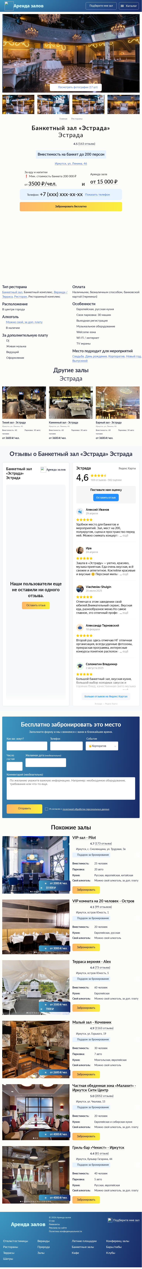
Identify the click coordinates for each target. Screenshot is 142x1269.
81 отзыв (102, 1153)
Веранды (43, 1241)
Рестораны (77, 119)
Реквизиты (54, 1224)
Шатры (8, 1258)
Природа (43, 1247)
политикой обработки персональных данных (86, 809)
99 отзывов (103, 906)
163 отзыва (86, 143)
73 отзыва (102, 967)
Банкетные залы (83, 1247)
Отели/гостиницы (15, 1241)
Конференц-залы (117, 1241)
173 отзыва (103, 843)
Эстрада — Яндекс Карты (106, 704)
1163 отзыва (104, 1028)
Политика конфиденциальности (65, 1231)
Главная (63, 119)
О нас (52, 1221)
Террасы (8, 1252)
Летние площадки (84, 1241)
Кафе (75, 1252)
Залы (41, 1252)
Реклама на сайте (58, 1228)
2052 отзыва (104, 1096)
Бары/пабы (114, 1247)
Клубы (110, 1252)
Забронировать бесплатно (71, 206)
